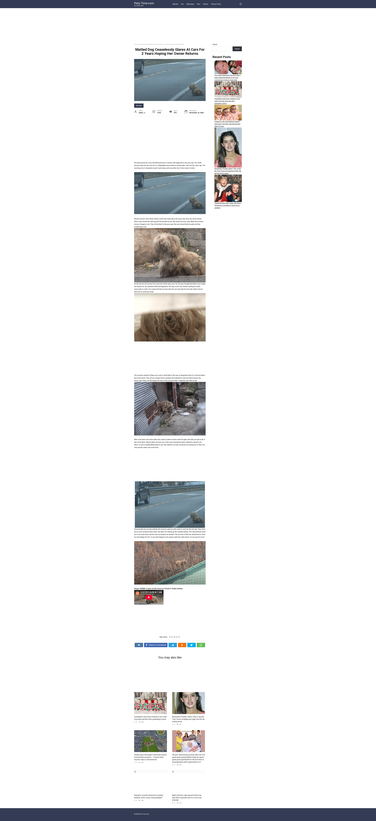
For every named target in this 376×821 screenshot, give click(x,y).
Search (214, 44)
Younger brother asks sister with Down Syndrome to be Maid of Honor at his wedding (227, 205)
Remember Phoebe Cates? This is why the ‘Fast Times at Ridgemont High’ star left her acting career (188, 719)
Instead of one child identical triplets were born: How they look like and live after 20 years (227, 124)
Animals (175, 4)
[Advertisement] (188, 27)
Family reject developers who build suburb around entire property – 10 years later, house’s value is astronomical (150, 757)
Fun (182, 4)
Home (136, 44)
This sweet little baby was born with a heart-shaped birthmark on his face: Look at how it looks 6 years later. (227, 77)
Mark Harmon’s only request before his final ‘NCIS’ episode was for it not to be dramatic (187, 797)
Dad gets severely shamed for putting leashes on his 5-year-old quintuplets (148, 796)
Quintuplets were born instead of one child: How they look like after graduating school (227, 101)
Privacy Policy (216, 4)
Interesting (190, 4)
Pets (198, 4)
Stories (205, 4)
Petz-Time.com (144, 3)
